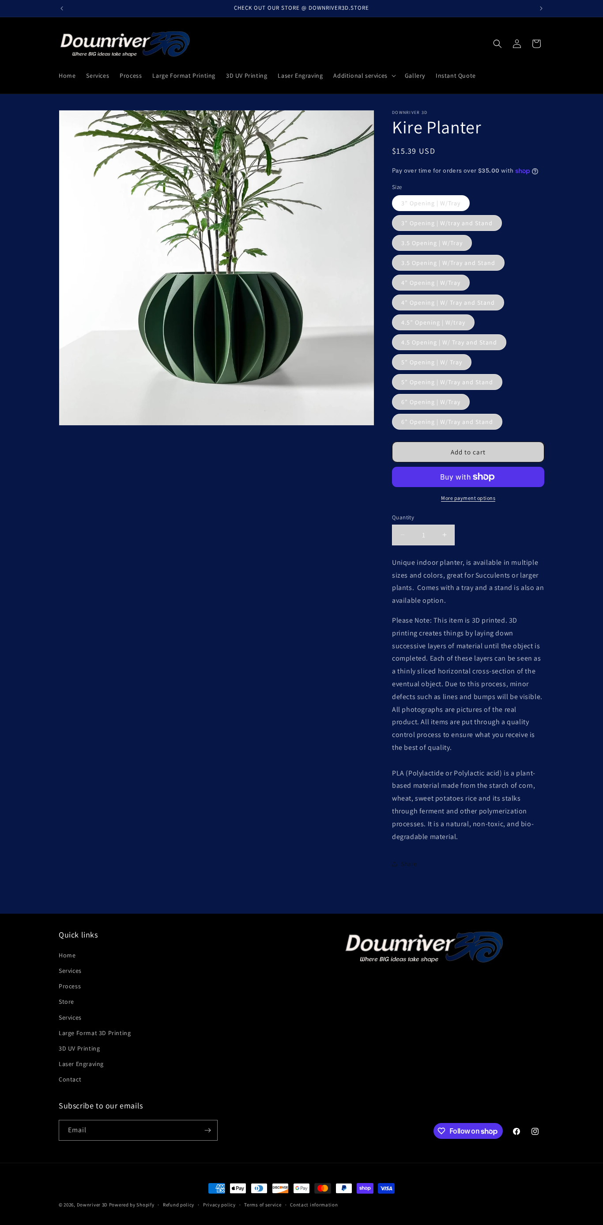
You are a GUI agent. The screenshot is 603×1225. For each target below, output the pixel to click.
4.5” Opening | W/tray (433, 322)
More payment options (468, 498)
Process (70, 986)
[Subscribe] (207, 1130)
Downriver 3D (92, 1205)
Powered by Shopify (132, 1205)
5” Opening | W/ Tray (431, 362)
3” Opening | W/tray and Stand (447, 223)
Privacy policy (219, 1205)
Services (70, 971)
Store (66, 1002)
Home (67, 955)
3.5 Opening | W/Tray (432, 243)
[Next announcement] (541, 8)
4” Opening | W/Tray (430, 283)
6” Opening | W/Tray (430, 402)
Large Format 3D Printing (95, 1033)
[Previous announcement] (62, 8)
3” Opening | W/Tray (430, 203)
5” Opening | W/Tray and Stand (447, 382)
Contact (70, 1079)
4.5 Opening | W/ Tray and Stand (449, 342)
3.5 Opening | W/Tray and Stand (448, 263)
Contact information (314, 1205)
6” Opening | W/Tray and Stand (447, 422)
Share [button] (409, 864)
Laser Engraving (81, 1064)
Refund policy (178, 1205)
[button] (363, 75)
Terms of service (262, 1205)
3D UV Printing (79, 1048)
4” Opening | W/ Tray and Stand (448, 302)
